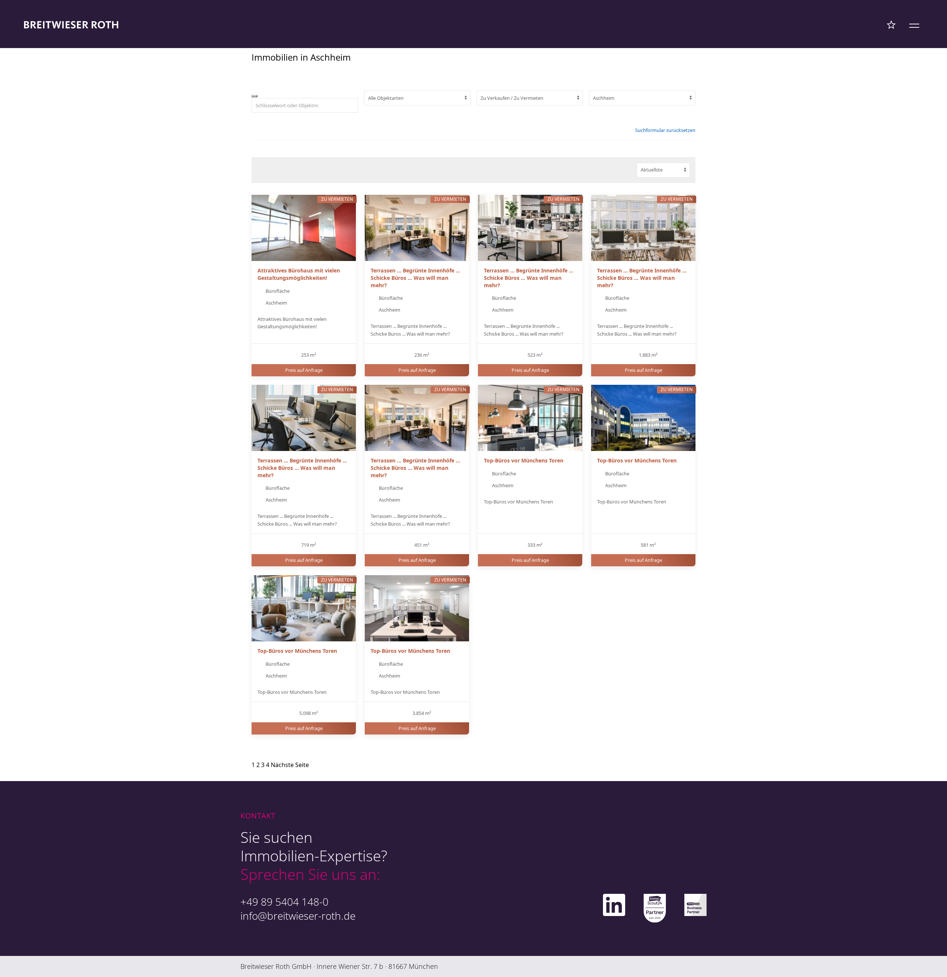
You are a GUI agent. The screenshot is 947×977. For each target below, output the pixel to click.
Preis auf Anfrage (304, 370)
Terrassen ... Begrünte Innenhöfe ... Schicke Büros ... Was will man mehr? (415, 277)
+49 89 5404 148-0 (284, 902)
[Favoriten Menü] (891, 24)
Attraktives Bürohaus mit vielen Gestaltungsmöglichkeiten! (298, 274)
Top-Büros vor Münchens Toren (523, 460)
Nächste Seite (290, 765)
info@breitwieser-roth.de (297, 916)
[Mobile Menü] (914, 24)
